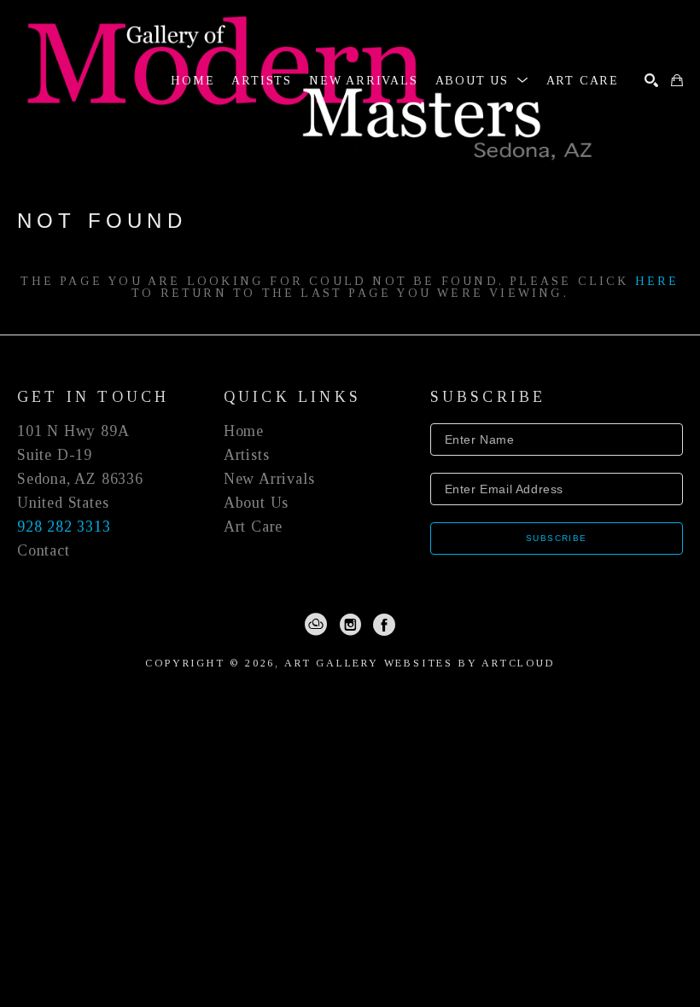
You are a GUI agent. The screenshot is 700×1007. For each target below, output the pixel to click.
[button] (482, 80)
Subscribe (556, 538)
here (657, 281)
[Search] (651, 80)
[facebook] (384, 625)
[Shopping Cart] (677, 80)
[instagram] (350, 625)
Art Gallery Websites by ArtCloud (419, 663)
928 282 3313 (64, 526)
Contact (43, 550)
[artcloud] (316, 625)
